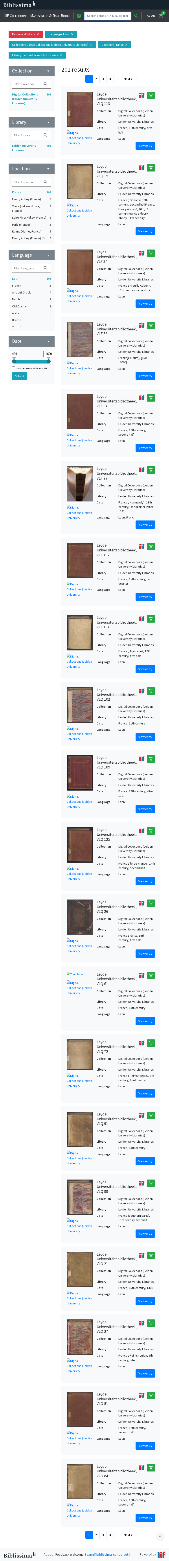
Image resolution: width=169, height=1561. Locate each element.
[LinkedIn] (118, 5)
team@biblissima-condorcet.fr (108, 1554)
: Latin (61, 34)
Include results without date (31, 368)
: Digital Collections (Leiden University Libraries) (52, 45)
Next (129, 79)
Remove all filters (25, 34)
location (31, 169)
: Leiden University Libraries (37, 55)
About (151, 15)
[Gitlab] (154, 5)
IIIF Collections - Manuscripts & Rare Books (37, 15)
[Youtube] (139, 5)
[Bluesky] (125, 5)
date (31, 341)
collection (31, 71)
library (31, 122)
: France (115, 45)
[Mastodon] (132, 5)
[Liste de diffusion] (111, 5)
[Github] (147, 5)
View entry (145, 146)
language (31, 255)
